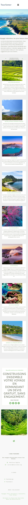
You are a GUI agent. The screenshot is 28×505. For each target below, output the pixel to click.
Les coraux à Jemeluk (14, 304)
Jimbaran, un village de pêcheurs (14, 342)
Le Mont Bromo (14, 265)
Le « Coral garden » (14, 227)
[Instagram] (19, 403)
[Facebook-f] (13, 403)
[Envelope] (10, 403)
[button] (18, 4)
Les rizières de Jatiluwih (14, 82)
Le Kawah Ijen (14, 157)
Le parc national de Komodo (14, 192)
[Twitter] (16, 403)
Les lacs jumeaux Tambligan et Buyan (14, 121)
